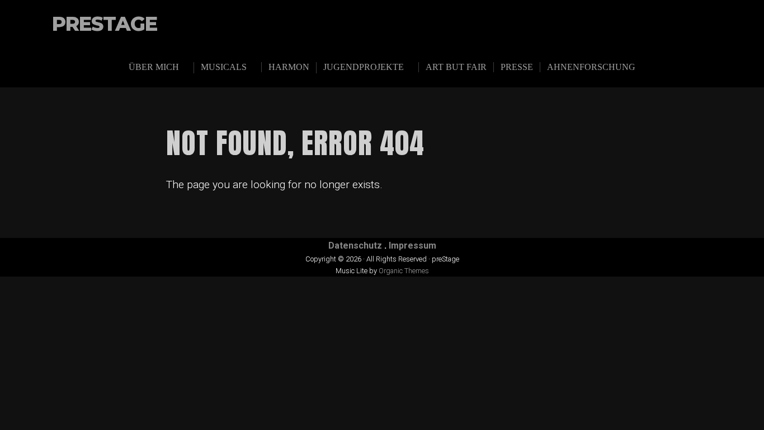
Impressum (412, 245)
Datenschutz (355, 245)
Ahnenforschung (591, 67)
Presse (517, 67)
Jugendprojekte (363, 67)
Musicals (224, 67)
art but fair (456, 67)
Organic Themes (404, 271)
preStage (104, 24)
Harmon (288, 67)
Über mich (154, 67)
